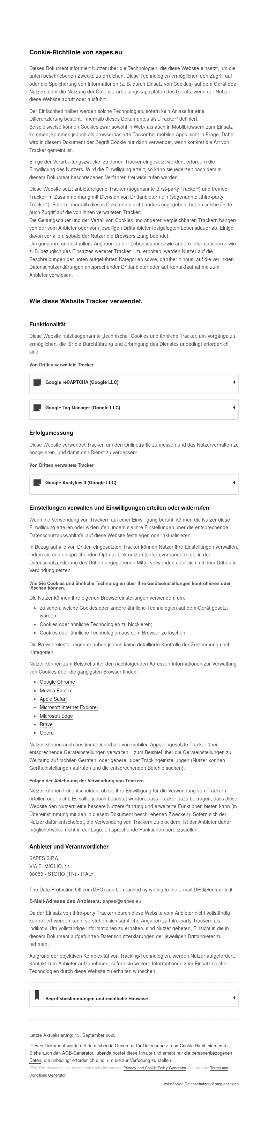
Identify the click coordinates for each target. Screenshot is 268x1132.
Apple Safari (53, 698)
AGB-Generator (77, 1052)
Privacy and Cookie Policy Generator (155, 1067)
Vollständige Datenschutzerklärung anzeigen (201, 1084)
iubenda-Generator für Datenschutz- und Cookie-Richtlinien (157, 1045)
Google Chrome (57, 681)
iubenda (103, 1052)
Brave (46, 724)
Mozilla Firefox (56, 690)
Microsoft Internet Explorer (69, 707)
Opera (47, 732)
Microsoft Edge (56, 715)
